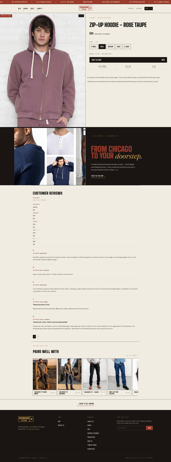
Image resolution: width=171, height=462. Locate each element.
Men (19, 8)
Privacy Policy (91, 437)
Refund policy (91, 449)
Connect (39, 8)
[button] (53, 204)
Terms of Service (92, 445)
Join (149, 428)
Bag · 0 (149, 8)
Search (130, 8)
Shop (59, 421)
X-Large (126, 46)
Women (25, 8)
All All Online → (132, 355)
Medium (110, 46)
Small (102, 46)
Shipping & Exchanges (93, 433)
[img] (36, 253)
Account (139, 8)
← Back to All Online (85, 404)
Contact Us (61, 425)
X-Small (93, 46)
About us (89, 441)
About (32, 8)
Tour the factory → (98, 176)
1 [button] (34, 336)
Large (118, 46)
